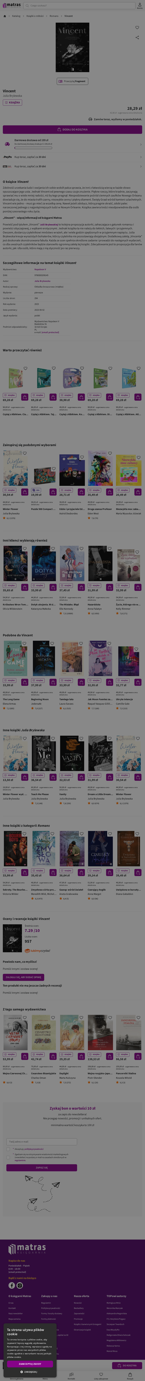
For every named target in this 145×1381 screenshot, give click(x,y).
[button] (30, 1372)
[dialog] (30, 1350)
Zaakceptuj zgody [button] (30, 1363)
